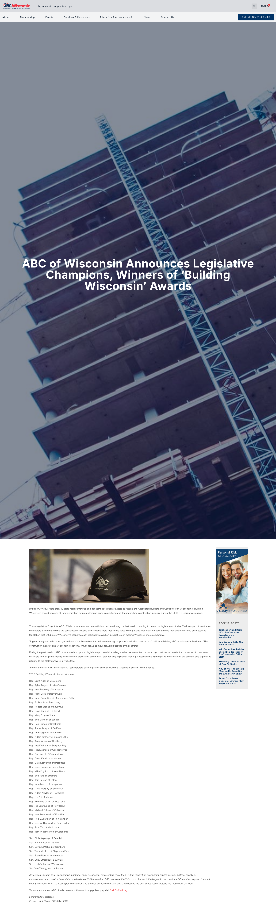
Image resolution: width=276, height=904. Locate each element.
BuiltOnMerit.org (118, 890)
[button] (254, 6)
